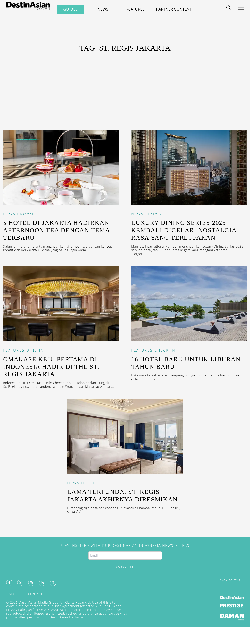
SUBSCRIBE (125, 566)
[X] (20, 583)
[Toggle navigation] (228, 8)
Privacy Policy (16, 610)
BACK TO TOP (229, 580)
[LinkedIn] (42, 583)
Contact (35, 594)
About (14, 594)
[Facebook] (9, 583)
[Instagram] (31, 583)
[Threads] (53, 583)
